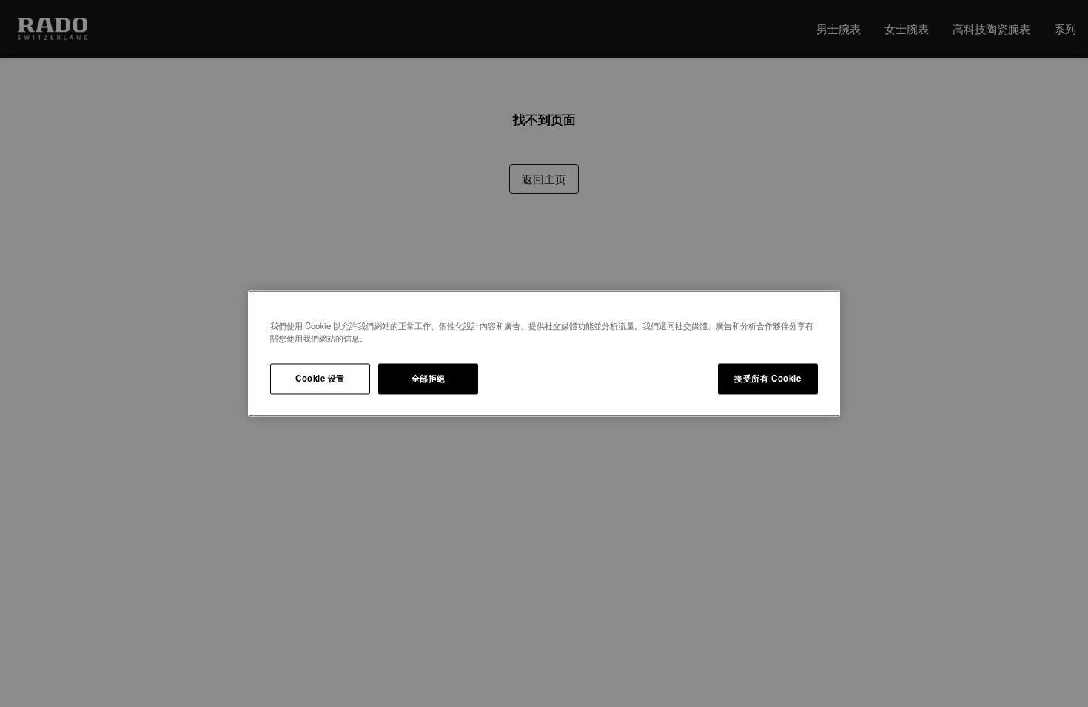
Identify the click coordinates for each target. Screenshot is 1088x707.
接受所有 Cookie (767, 379)
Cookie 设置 (320, 379)
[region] (544, 353)
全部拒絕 (429, 379)
